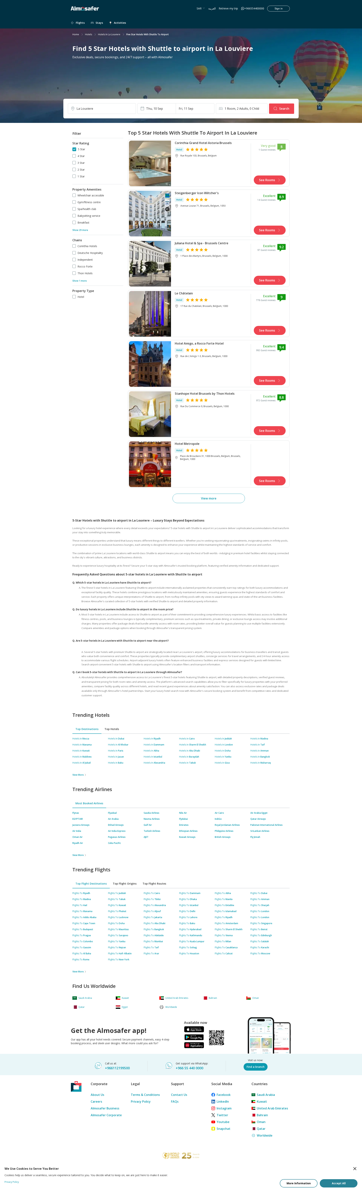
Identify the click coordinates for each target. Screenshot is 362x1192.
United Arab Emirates (272, 1108)
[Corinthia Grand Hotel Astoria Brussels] (150, 163)
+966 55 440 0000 (189, 1068)
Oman (261, 1122)
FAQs (175, 1101)
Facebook (224, 1095)
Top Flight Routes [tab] (154, 883)
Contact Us (179, 1095)
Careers (96, 1101)
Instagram (224, 1108)
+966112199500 (117, 1068)
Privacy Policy (141, 1101)
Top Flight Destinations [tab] (91, 883)
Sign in (279, 8)
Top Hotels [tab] (111, 729)
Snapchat (223, 1129)
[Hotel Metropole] (150, 463)
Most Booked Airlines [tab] (89, 803)
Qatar (261, 1129)
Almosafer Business (105, 1108)
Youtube (223, 1122)
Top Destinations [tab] (86, 729)
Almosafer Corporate (106, 1115)
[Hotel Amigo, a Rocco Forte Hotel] (150, 363)
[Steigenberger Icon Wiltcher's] (150, 213)
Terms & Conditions (145, 1095)
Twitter (222, 1115)
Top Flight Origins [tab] (125, 883)
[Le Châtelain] (150, 313)
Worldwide (264, 1135)
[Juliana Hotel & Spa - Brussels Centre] (150, 263)
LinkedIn (223, 1101)
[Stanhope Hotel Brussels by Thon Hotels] (150, 413)
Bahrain (262, 1115)
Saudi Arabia (266, 1095)
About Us (97, 1095)
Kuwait (262, 1101)
